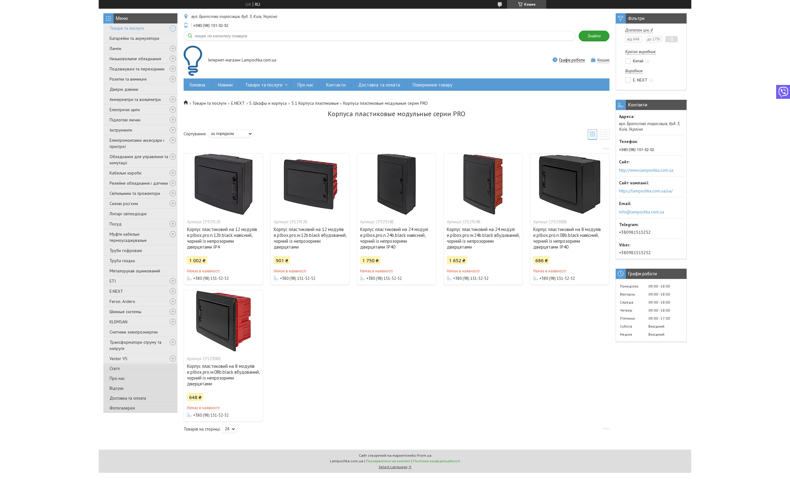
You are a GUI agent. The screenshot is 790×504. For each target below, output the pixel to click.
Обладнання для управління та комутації (139, 160)
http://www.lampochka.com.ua (646, 170)
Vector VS (118, 358)
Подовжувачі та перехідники (137, 69)
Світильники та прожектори (135, 193)
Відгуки (116, 388)
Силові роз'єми (124, 203)
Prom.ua (424, 455)
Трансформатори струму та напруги (135, 345)
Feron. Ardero (122, 301)
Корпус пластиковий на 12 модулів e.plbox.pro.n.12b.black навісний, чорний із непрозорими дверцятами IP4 (222, 238)
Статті (115, 368)
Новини (225, 84)
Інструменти (121, 130)
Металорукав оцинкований (135, 271)
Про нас (117, 378)
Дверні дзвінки (124, 89)
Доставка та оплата (128, 398)
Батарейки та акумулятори (134, 38)
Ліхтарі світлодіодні (128, 213)
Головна (197, 84)
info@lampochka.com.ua (641, 212)
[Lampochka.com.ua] (193, 60)
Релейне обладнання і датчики (139, 183)
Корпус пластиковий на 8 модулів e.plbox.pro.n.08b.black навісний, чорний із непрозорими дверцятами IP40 (567, 238)
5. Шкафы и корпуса (268, 103)
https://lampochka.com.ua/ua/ (646, 191)
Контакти (336, 84)
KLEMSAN (118, 322)
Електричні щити (125, 109)
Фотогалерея (122, 408)
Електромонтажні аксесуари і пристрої (137, 143)
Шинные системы (125, 311)
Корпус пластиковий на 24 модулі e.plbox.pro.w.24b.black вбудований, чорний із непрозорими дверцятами (483, 238)
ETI (113, 281)
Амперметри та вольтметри (135, 99)
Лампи (115, 48)
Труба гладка (122, 260)
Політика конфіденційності (436, 461)
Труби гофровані (126, 250)
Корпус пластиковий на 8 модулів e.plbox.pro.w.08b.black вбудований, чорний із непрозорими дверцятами (223, 375)
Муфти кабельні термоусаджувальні (128, 237)
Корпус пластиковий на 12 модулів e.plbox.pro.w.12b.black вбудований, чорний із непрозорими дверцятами (310, 238)
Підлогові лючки (125, 120)
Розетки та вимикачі (128, 79)
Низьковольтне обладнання (135, 58)
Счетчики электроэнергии (134, 332)
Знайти (594, 36)
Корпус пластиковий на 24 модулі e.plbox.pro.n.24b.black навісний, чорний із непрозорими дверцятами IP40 (394, 238)
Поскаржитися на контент (388, 461)
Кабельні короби (125, 173)
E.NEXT (116, 291)
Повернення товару (432, 84)
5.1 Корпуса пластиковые (315, 103)
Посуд (116, 224)
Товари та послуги (127, 28)
